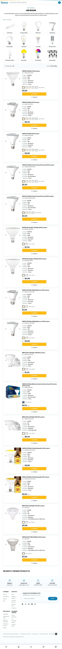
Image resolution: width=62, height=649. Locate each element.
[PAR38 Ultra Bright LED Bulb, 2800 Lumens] (12, 235)
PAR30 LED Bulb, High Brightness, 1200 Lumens (36, 321)
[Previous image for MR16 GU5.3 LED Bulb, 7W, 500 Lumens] (6, 513)
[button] (53, 634)
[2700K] (23, 87)
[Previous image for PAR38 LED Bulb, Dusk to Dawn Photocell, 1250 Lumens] (6, 172)
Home (4, 19)
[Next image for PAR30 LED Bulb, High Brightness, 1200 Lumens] (20, 329)
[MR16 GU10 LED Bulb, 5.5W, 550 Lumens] (12, 360)
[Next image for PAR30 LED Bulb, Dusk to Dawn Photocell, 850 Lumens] (20, 203)
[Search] (59, 2)
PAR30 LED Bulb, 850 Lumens (30, 133)
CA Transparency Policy (25, 633)
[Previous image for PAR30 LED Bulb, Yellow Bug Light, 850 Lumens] (6, 484)
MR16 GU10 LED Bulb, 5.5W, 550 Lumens (33, 352)
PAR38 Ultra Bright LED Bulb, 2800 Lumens (34, 227)
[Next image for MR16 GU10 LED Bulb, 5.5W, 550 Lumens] (20, 360)
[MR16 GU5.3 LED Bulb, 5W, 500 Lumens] (12, 424)
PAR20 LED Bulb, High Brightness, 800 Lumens (35, 290)
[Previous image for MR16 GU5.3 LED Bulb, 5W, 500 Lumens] (6, 424)
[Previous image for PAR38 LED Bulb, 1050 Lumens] (6, 78)
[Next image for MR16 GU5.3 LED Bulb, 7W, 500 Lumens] (20, 513)
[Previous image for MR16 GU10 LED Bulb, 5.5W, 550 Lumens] (6, 360)
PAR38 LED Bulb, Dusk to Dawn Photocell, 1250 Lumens (38, 165)
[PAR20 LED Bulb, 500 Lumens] (12, 110)
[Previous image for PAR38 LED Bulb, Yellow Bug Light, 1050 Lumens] (6, 456)
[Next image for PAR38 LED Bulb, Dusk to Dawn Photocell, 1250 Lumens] (20, 172)
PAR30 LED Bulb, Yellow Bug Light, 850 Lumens (35, 477)
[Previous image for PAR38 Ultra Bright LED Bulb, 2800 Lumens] (6, 235)
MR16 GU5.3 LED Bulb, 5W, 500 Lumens (33, 417)
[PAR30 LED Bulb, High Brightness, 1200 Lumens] (12, 329)
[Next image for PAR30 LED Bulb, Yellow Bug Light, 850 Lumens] (20, 484)
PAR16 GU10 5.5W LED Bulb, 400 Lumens (34, 537)
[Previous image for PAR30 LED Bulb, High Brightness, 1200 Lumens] (6, 329)
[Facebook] (22, 604)
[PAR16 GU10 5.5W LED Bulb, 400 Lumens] (12, 544)
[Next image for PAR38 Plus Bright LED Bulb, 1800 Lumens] (20, 266)
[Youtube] (32, 604)
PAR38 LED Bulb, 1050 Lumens (31, 71)
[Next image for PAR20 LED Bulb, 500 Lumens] (20, 110)
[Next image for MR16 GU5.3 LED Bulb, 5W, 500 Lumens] (20, 424)
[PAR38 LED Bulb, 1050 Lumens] (12, 78)
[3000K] (26, 87)
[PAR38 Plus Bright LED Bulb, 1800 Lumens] (12, 266)
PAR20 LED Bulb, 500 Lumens (30, 102)
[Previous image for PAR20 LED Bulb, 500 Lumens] (6, 110)
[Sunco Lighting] (4, 3)
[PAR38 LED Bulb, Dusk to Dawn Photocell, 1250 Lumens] (12, 172)
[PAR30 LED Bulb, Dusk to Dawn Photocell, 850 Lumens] (12, 204)
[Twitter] (25, 604)
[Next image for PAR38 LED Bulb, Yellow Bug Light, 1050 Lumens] (20, 456)
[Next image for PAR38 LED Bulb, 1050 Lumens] (20, 78)
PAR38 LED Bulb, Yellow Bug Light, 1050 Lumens (36, 448)
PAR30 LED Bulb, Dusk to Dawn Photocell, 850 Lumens (38, 196)
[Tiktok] (35, 604)
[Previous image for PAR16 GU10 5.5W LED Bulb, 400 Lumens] (6, 544)
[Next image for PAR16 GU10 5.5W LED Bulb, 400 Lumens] (20, 544)
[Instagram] (29, 604)
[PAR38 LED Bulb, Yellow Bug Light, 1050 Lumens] (12, 456)
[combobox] (33, 2)
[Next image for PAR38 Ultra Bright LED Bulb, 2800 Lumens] (20, 235)
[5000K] (33, 87)
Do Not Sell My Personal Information (10, 633)
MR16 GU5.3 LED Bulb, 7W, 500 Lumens (33, 505)
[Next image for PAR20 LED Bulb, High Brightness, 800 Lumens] (20, 297)
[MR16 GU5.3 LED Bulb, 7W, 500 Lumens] (12, 513)
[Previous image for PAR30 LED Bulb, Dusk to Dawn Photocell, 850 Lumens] (6, 203)
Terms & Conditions (44, 633)
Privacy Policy (35, 633)
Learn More (34, 93)
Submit (52, 598)
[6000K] (36, 87)
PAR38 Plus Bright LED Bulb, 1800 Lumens (34, 258)
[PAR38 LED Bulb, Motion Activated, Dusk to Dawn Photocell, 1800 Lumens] (12, 391)
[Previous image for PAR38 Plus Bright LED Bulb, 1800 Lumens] (6, 266)
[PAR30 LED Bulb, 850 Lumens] (12, 141)
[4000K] (30, 87)
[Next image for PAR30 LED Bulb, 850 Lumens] (20, 141)
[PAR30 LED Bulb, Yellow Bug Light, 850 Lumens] (12, 484)
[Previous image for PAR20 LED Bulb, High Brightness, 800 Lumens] (6, 297)
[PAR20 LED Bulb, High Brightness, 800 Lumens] (12, 297)
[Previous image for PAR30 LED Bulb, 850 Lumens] (6, 141)
